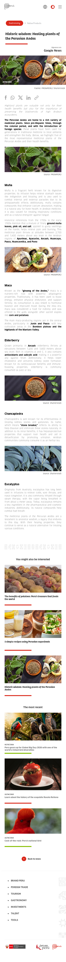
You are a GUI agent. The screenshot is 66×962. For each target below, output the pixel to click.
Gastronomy (14, 23)
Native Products (34, 23)
